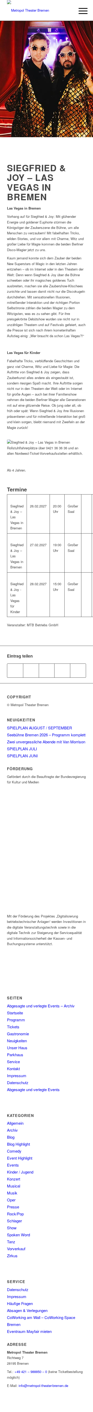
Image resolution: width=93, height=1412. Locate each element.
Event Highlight (19, 1158)
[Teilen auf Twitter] (31, 670)
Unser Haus (17, 1047)
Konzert (13, 1179)
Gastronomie (18, 1033)
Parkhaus (15, 1054)
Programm (16, 1019)
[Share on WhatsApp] (47, 670)
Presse (13, 1206)
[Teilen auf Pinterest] (62, 670)
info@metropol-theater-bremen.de (43, 1385)
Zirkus (12, 1255)
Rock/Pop (15, 1213)
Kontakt (13, 1068)
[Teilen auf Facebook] (15, 670)
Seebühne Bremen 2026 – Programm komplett (46, 734)
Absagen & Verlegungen (27, 1310)
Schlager (14, 1220)
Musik (12, 1192)
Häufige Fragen (20, 1303)
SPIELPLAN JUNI (22, 755)
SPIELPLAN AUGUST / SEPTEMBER (39, 727)
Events (13, 1165)
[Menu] (79, 11)
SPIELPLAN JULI (22, 748)
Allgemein (15, 1123)
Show (12, 1227)
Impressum (16, 1075)
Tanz (11, 1241)
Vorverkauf (16, 1248)
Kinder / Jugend (20, 1172)
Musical (13, 1186)
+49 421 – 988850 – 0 (30, 1371)
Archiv (12, 1130)
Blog (10, 1137)
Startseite (15, 1012)
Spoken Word (18, 1234)
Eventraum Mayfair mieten (29, 1331)
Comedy (14, 1151)
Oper (11, 1199)
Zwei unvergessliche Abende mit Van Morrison (46, 741)
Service (13, 1061)
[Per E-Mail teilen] (78, 670)
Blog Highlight (18, 1144)
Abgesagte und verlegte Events (33, 1089)
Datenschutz (17, 1082)
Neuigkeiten (17, 1040)
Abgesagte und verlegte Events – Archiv (41, 1005)
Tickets (13, 1026)
